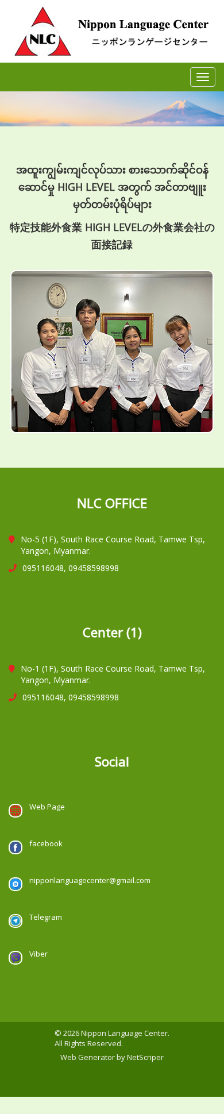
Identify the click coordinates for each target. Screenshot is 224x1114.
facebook (45, 843)
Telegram (45, 917)
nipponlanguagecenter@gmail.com (89, 880)
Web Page (46, 806)
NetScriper (145, 1057)
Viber (38, 954)
